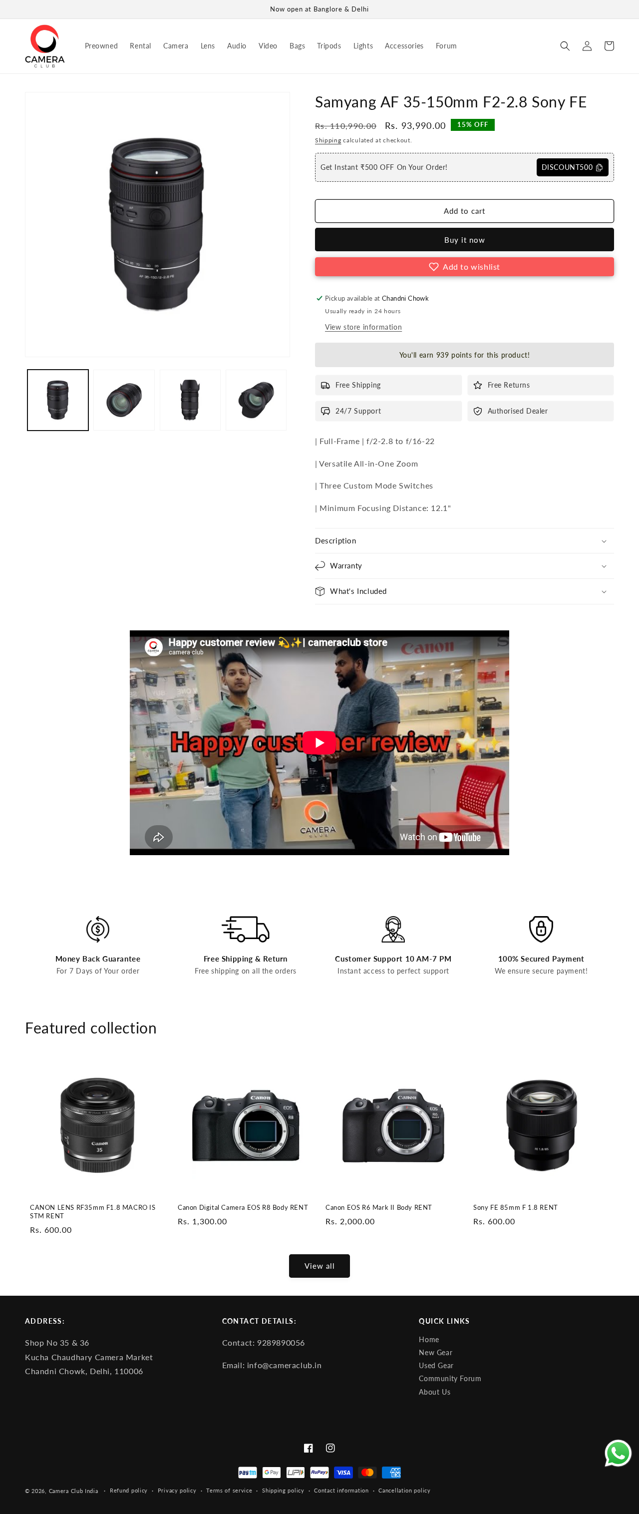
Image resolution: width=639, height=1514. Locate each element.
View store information (363, 327)
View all (320, 1265)
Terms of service (229, 1490)
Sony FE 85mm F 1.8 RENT (515, 1207)
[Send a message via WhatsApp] (618, 1453)
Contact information (341, 1490)
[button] (565, 46)
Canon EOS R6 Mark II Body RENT (378, 1207)
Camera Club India (73, 1491)
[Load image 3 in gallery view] (190, 400)
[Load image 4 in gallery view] (256, 400)
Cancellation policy (404, 1490)
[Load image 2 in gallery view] (123, 400)
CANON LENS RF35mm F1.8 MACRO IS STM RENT (93, 1211)
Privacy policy (177, 1490)
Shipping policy (283, 1490)
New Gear (435, 1353)
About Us (434, 1392)
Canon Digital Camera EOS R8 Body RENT (243, 1207)
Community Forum (450, 1379)
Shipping (328, 140)
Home (429, 1340)
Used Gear (436, 1366)
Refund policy (129, 1490)
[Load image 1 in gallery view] (57, 400)
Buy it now (464, 239)
